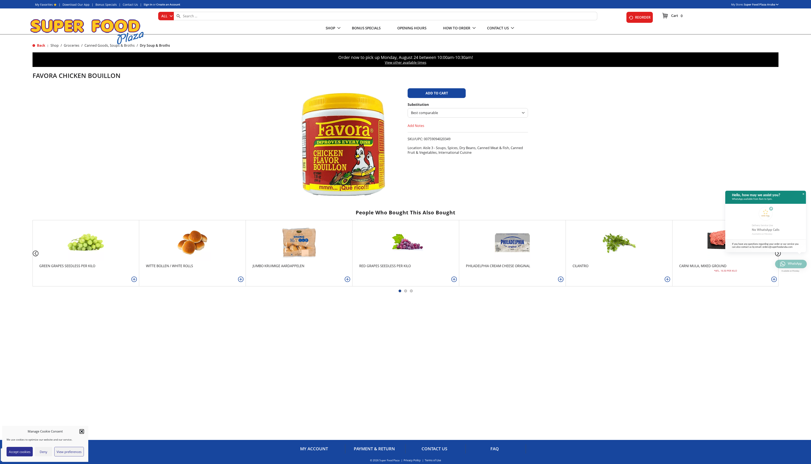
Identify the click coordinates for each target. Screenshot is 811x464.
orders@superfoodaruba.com (777, 247)
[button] (82, 431)
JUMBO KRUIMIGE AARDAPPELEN (278, 266)
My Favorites (44, 5)
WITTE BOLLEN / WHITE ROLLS (169, 266)
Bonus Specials (106, 5)
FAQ (494, 448)
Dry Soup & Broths (155, 45)
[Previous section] (32, 253)
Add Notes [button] (416, 125)
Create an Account (168, 4)
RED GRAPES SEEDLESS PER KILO (385, 266)
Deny (43, 452)
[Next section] (779, 253)
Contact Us (130, 5)
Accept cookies (19, 452)
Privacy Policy (412, 460)
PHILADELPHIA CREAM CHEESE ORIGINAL (498, 266)
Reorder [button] (642, 17)
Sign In (148, 4)
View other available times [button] (405, 62)
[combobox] (166, 16)
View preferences (69, 452)
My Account (314, 448)
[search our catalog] (178, 16)
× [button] (803, 194)
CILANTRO (580, 266)
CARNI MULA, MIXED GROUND (703, 266)
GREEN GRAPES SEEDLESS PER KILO (67, 266)
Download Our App (76, 5)
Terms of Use (433, 460)
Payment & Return (374, 448)
